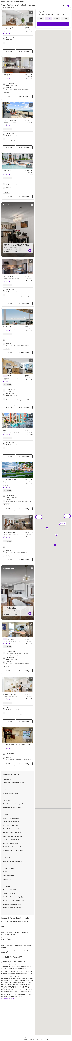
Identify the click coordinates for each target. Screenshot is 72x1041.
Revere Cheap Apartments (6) (11, 793)
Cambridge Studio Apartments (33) (12, 836)
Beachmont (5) (7, 879)
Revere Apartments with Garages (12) (13, 804)
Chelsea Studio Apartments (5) (11, 818)
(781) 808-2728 (6, 434)
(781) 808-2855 (6, 538)
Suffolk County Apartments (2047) (12, 861)
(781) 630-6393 (6, 78)
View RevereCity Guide (8, 999)
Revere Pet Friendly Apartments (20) (13, 807)
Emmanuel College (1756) (10, 893)
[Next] (29, 250)
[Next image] (31, 18)
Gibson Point (7, 171)
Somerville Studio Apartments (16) (12, 829)
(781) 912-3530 (6, 330)
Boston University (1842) (10, 890)
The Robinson (11, 376)
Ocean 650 (10, 639)
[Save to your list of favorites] (31, 12)
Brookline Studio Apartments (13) (12, 847)
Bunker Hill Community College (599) (13, 908)
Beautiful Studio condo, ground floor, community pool (19, 745)
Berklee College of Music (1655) (12, 904)
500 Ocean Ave (8, 327)
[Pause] (31, 206)
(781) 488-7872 (6, 281)
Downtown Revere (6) (9, 875)
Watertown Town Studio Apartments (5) (14, 850)
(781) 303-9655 (6, 33)
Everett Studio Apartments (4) (11, 821)
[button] (47, 528)
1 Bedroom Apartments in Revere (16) (13, 782)
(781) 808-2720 (6, 381)
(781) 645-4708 (6, 125)
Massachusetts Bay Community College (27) (15, 900)
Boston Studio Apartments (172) (12, 832)
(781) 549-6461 (6, 748)
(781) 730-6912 (6, 699)
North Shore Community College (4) (13, 897)
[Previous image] (3, 18)
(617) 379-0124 (6, 643)
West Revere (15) (8, 872)
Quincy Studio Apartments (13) (11, 839)
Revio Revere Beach (9, 532)
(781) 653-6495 (6, 174)
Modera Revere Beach (10, 694)
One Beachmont (8, 276)
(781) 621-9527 (6, 487)
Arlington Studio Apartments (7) (11, 843)
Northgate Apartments (10, 28)
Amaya (5, 431)
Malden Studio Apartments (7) (11, 825)
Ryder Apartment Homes (10, 120)
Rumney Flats (7, 75)
